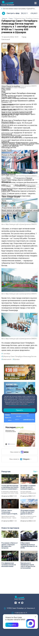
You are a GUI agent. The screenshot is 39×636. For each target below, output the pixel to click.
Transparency (20, 170)
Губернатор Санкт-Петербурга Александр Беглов (18, 356)
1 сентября (5, 353)
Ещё (35, 471)
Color (3, 170)
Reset (20, 210)
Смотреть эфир (13, 13)
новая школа (6, 359)
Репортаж (6, 471)
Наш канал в (15, 452)
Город (24, 37)
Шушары (16, 359)
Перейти (12, 625)
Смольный (5, 39)
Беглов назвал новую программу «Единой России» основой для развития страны (20, 8)
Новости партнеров (10, 528)
